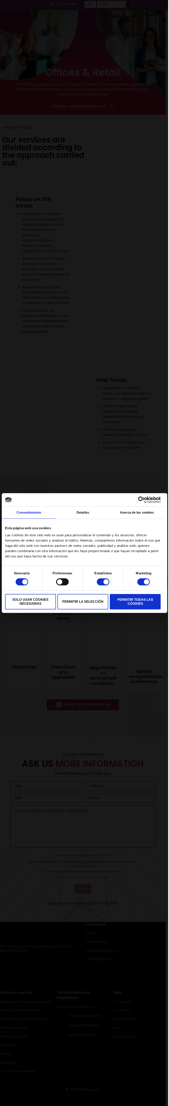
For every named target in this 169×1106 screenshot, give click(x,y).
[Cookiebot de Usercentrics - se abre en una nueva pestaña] (141, 499)
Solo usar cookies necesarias (30, 601)
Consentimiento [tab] (29, 512)
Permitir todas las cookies (135, 601)
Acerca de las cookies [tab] (137, 512)
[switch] (62, 581)
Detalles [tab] (83, 512)
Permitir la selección (82, 601)
